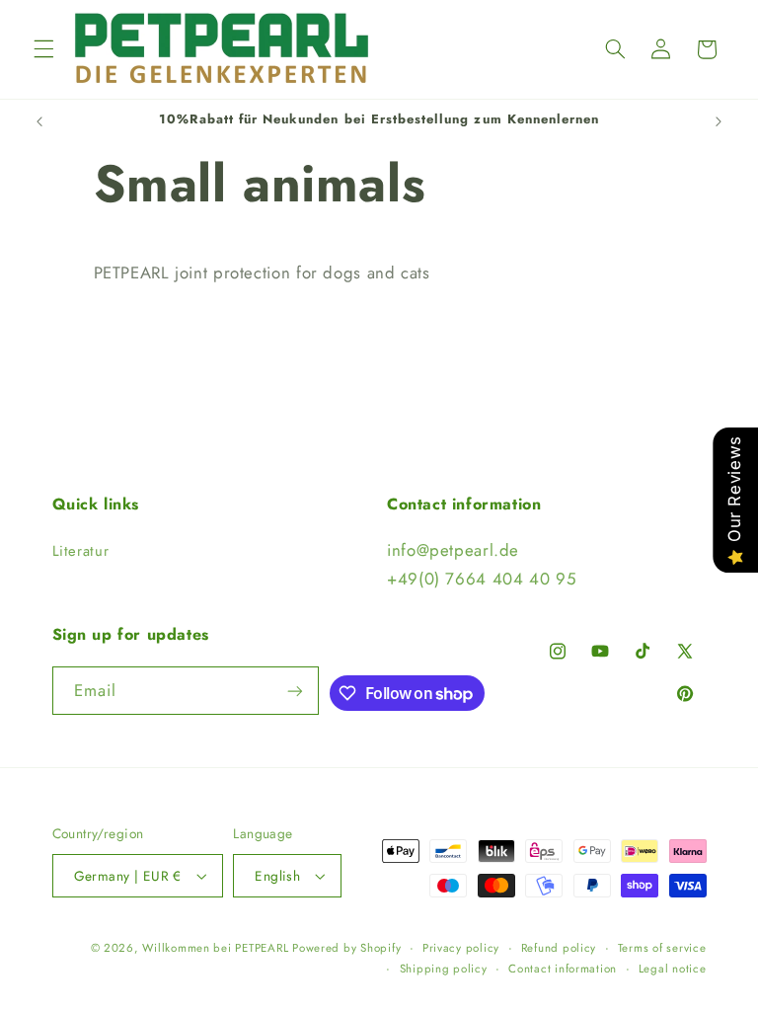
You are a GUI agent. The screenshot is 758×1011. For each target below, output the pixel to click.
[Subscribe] (295, 690)
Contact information (562, 968)
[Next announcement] (718, 121)
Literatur (81, 551)
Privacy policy (460, 948)
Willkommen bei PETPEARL (217, 948)
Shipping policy (444, 968)
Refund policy (559, 948)
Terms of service (662, 948)
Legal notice (673, 968)
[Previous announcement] (39, 121)
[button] (43, 49)
